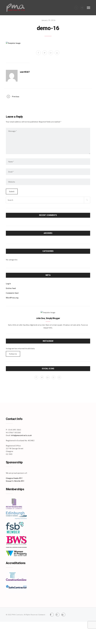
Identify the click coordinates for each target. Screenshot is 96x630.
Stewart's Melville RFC (15, 481)
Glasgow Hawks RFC (14, 478)
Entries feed (11, 288)
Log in (8, 283)
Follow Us (13, 354)
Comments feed (12, 293)
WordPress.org (12, 298)
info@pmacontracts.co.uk (21, 435)
